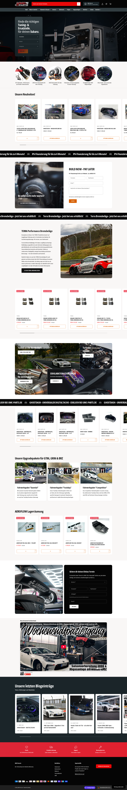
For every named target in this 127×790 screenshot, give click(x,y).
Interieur (85, 9)
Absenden (74, 606)
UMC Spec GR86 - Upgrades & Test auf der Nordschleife (54, 727)
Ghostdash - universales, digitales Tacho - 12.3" (45, 432)
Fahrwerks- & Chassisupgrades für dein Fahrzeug (71, 83)
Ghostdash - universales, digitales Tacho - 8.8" (24, 432)
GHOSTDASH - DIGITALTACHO (26, 728)
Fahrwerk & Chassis (44, 9)
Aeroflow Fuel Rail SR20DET (74, 543)
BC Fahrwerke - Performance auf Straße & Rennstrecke (22, 83)
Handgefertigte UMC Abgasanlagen (88, 83)
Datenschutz (58, 769)
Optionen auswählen (55, 138)
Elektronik (61, 9)
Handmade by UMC (24, 381)
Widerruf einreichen (103, 766)
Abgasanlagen (76, 9)
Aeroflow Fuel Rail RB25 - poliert (26, 543)
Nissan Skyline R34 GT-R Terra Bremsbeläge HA (24, 319)
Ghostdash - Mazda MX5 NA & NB (106, 128)
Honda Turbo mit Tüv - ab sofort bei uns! (81, 727)
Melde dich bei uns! (79, 774)
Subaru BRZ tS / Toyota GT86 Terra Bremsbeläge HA (105, 319)
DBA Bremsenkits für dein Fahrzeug (55, 83)
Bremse (54, 9)
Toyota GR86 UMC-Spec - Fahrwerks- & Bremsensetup (106, 727)
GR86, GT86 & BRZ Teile (25, 352)
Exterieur (97, 9)
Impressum (57, 767)
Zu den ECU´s (56, 381)
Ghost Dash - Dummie (86, 431)
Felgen (68, 9)
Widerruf (57, 771)
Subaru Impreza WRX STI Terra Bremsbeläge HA (50, 319)
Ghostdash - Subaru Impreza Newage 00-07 (107, 432)
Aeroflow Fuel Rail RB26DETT (49, 543)
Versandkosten (58, 773)
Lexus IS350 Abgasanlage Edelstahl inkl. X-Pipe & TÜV (78, 129)
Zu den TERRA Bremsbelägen (32, 270)
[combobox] (56, 4)
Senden (73, 201)
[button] (110, 4)
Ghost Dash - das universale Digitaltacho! (104, 83)
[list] (63, 481)
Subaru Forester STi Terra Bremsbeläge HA (76, 319)
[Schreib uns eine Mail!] (106, 4)
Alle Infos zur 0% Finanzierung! (28, 203)
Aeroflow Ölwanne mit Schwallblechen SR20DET (97, 543)
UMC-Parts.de (20, 787)
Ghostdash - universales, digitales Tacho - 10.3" (66, 432)
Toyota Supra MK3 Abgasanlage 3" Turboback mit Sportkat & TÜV (26, 129)
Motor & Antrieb (33, 9)
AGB (56, 775)
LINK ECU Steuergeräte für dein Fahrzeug (38, 83)
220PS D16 (87, 355)
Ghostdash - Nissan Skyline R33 (52, 128)
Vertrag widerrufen (118, 786)
